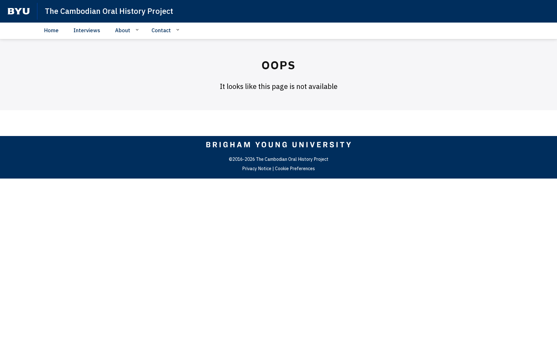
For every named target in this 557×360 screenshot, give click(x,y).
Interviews (86, 30)
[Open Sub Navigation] (138, 30)
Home (51, 30)
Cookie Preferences (295, 168)
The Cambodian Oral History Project (109, 11)
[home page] (18, 11)
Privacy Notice (256, 168)
